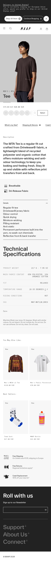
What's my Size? (11, 125)
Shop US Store (11, 19)
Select (42, 113)
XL (27, 113)
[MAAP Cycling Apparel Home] (25, 29)
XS (6, 113)
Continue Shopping (31, 19)
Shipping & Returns (30, 125)
